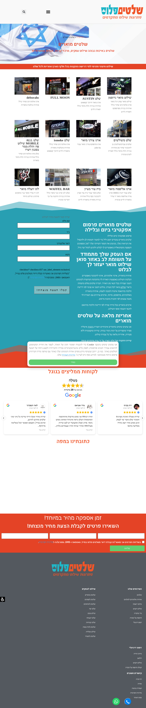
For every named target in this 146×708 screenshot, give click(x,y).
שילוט (123, 287)
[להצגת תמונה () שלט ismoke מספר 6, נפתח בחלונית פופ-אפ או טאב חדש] (57, 136)
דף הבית (80, 37)
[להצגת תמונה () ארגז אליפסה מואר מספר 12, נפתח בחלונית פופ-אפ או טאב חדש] (119, 185)
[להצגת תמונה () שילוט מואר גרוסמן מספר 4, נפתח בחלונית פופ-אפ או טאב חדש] (119, 94)
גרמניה (91, 327)
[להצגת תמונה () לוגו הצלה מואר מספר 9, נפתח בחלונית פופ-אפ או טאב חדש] (27, 185)
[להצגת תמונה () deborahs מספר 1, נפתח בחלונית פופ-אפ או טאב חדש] (27, 94)
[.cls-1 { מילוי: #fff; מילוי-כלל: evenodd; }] (116, 701)
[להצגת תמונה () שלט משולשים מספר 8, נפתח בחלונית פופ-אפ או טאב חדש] (119, 136)
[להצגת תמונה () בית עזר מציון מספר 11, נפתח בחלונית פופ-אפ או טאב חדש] (88, 185)
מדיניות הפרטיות (37, 277)
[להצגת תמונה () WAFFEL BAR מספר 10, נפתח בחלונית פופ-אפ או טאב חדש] (57, 185)
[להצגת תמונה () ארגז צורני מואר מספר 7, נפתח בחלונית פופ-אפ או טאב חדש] (88, 136)
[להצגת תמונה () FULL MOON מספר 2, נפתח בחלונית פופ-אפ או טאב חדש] (57, 94)
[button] (48, 12)
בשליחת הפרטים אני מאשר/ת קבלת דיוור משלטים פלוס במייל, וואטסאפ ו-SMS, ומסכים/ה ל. (89, 542)
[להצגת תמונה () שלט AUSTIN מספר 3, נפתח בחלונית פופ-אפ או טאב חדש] (88, 95)
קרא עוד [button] (42, 430)
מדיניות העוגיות (68, 355)
